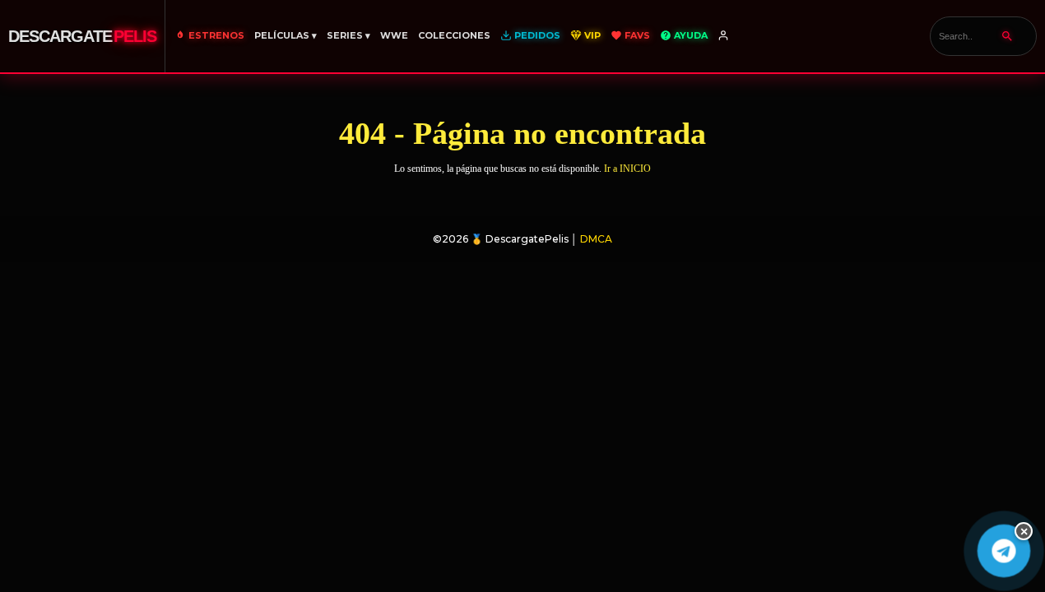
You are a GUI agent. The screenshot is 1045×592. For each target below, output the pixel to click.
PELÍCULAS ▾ (285, 35)
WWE (394, 35)
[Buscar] (1007, 36)
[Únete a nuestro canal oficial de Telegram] (1003, 550)
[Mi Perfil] (724, 36)
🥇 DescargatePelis (520, 239)
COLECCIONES (454, 35)
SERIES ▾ (348, 35)
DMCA (596, 239)
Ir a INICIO (627, 168)
